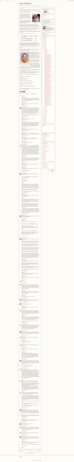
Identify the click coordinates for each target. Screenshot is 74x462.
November (45, 50)
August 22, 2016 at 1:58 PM (24, 139)
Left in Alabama (45, 137)
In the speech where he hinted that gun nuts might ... (48, 82)
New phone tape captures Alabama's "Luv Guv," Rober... (48, 86)
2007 (44, 122)
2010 (44, 119)
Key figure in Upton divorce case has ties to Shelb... (48, 77)
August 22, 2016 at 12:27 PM (24, 135)
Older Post (39, 450)
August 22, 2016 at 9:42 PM (24, 236)
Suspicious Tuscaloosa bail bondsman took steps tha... (47, 65)
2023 (44, 41)
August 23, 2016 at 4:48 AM (24, 282)
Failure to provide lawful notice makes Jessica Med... (48, 80)
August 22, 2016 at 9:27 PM (24, 213)
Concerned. (22, 426)
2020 (44, 44)
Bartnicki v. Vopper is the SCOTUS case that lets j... (47, 103)
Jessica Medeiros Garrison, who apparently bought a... (48, 104)
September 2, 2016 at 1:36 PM (24, 424)
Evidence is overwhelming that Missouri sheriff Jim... (48, 91)
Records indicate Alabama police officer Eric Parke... (48, 94)
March (45, 110)
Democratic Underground (46, 146)
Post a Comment (22, 447)
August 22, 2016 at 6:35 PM (24, 181)
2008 (44, 121)
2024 (44, 40)
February (45, 111)
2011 (44, 118)
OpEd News (44, 152)
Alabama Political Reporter (46, 135)
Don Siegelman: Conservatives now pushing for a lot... (48, 101)
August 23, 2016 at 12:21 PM (24, 297)
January (45, 112)
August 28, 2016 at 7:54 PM (24, 407)
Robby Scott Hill (23, 144)
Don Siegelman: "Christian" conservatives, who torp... (47, 97)
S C (21, 391)
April (45, 109)
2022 (44, 42)
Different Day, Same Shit (46, 136)
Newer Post (21, 450)
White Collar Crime (45, 167)
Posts (44, 16)
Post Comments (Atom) (31, 453)
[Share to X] (33, 93)
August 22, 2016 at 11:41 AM (24, 126)
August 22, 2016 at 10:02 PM (24, 270)
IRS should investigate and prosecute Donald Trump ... (47, 67)
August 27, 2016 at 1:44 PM (24, 358)
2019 (44, 45)
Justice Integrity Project (46, 151)
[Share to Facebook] (34, 93)
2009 (44, 120)
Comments (45, 17)
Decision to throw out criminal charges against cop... (47, 62)
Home (30, 450)
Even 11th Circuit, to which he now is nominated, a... (47, 92)
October (45, 51)
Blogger (41, 460)
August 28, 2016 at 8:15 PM (24, 417)
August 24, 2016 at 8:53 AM (24, 322)
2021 (44, 43)
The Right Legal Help (45, 166)
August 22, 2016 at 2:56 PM (24, 155)
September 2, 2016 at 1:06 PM (24, 421)
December (45, 49)
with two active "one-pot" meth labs (32, 28)
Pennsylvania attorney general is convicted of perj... (48, 79)
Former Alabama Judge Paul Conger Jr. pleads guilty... (47, 55)
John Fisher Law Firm (36, 59)
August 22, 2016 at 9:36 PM (24, 217)
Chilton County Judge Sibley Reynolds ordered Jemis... (47, 70)
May (45, 108)
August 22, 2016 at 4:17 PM (24, 171)
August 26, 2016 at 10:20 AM (24, 329)
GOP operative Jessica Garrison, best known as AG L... (48, 99)
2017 (44, 47)
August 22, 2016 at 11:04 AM (24, 101)
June (45, 107)
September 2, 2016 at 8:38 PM (24, 434)
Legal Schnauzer (25, 3)
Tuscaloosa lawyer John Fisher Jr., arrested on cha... (48, 68)
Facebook (21, 20)
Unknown (22, 280)
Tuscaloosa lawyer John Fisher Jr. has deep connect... (48, 72)
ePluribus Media (45, 147)
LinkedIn (24, 20)
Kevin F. (22, 283)
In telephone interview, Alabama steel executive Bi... (48, 87)
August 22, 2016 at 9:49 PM (24, 258)
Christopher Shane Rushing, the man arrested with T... (48, 63)
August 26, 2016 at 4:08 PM (24, 346)
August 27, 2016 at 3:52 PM (24, 367)
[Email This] (32, 93)
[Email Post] (30, 93)
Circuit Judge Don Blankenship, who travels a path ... (48, 60)
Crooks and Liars (45, 145)
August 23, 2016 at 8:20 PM (24, 314)
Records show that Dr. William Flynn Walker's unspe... (47, 58)
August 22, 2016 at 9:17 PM (24, 192)
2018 (44, 46)
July (44, 106)
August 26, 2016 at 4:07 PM (24, 342)
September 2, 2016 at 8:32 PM (24, 430)
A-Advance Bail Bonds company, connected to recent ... (48, 56)
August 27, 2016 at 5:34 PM (24, 378)
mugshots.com (22, 33)
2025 (44, 39)
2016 (44, 48)
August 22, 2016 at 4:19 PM (24, 178)
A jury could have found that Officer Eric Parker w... (47, 74)
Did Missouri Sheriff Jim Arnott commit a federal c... (48, 96)
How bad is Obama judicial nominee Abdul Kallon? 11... (48, 75)
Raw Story (44, 157)
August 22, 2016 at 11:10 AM (24, 105)
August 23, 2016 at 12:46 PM (24, 301)
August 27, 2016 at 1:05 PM (24, 350)
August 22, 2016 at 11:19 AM (24, 116)
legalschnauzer (23, 298)
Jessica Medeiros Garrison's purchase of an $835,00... (47, 89)
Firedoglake (44, 150)
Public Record (44, 156)
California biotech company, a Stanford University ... (47, 84)
